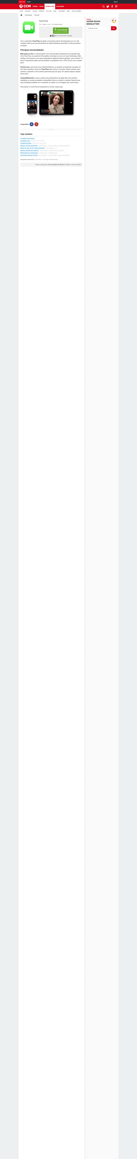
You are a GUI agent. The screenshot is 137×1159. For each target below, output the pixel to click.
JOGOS (21, 11)
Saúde (29, 2)
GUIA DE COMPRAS (76, 11)
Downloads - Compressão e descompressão (54, 146)
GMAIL (68, 11)
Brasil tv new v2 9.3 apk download (32, 148)
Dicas (42, 6)
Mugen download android (29, 150)
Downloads (50, 6)
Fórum (35, 6)
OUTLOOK (48, 11)
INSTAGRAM (62, 11)
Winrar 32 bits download (29, 146)
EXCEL (55, 11)
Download (60, 30)
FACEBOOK (41, 11)
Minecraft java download (29, 153)
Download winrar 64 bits (29, 155)
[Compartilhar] (32, 124)
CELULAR (35, 11)
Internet (37, 15)
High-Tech (22, 2)
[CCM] (25, 6)
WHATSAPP (28, 11)
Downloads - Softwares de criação (52, 150)
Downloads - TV (51, 148)
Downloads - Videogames (48, 153)
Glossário (60, 6)
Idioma (116, 2)
